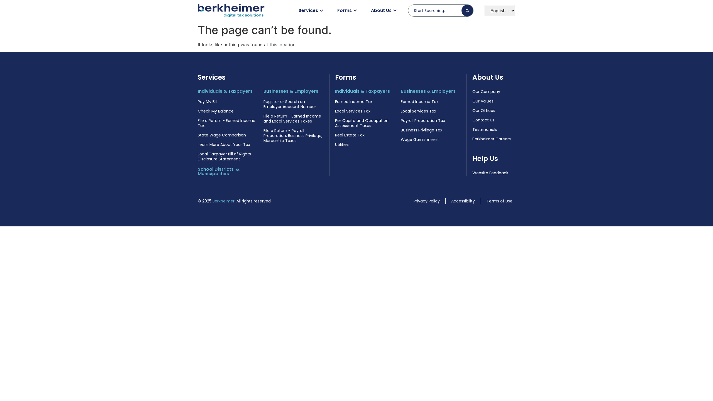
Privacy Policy (427, 201)
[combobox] (437, 10)
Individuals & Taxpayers (225, 91)
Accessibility (463, 201)
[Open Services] (321, 10)
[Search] (467, 10)
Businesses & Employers (290, 91)
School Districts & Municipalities (219, 171)
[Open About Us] (395, 10)
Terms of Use (499, 201)
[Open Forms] (355, 10)
